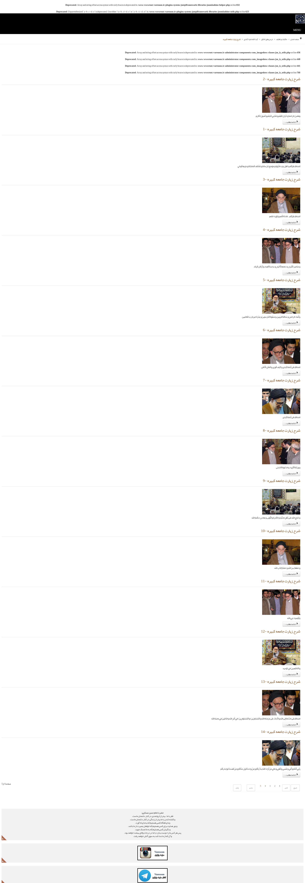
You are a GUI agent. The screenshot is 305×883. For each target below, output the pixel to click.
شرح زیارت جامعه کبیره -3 (279, 181)
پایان (235, 795)
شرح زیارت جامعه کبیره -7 (279, 383)
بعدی (249, 795)
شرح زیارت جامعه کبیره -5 (279, 282)
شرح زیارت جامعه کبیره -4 (279, 231)
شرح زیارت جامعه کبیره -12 (278, 637)
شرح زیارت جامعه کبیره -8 (279, 434)
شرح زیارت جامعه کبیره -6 (279, 333)
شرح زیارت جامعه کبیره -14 (278, 738)
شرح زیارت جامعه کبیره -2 (279, 79)
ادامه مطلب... (290, 122)
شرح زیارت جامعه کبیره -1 (279, 130)
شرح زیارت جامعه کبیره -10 (278, 536)
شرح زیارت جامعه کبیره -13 (278, 688)
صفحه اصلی (294, 39)
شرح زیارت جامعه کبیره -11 (278, 586)
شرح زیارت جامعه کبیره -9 (279, 485)
